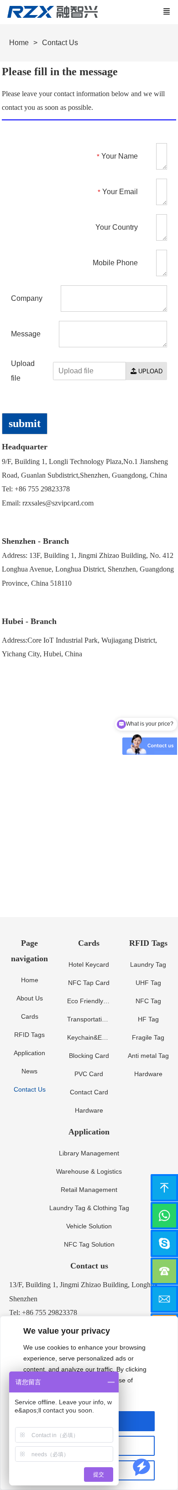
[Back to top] (164, 1188)
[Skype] (164, 1243)
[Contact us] (164, 1271)
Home (19, 42)
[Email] (164, 1299)
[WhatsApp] (164, 1215)
